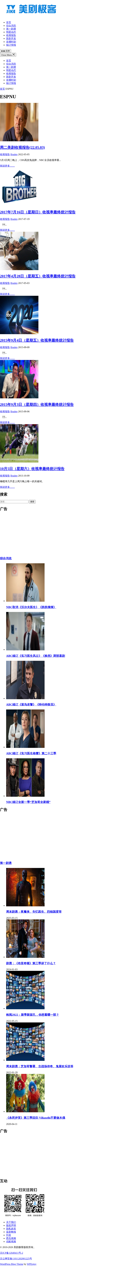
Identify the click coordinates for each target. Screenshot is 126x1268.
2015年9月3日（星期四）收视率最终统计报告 (37, 404)
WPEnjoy (31, 1264)
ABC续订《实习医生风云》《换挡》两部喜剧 (35, 655)
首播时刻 (11, 80)
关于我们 (11, 1222)
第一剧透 (11, 67)
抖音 (8, 1235)
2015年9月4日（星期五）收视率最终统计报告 (37, 340)
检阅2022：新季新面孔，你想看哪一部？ (32, 1014)
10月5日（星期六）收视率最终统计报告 (32, 469)
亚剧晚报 (11, 1232)
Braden (14, 154)
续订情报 (11, 83)
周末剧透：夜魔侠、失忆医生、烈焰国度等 (34, 911)
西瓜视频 (11, 1238)
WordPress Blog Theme (11, 1264)
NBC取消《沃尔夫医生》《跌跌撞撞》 (31, 607)
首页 (8, 60)
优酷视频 (11, 1241)
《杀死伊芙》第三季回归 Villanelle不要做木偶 (35, 1117)
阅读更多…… (7, 165)
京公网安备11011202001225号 (16, 1258)
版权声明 (11, 1225)
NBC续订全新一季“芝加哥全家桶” (28, 802)
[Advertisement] (63, 836)
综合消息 (11, 64)
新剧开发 (11, 76)
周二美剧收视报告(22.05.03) (22, 147)
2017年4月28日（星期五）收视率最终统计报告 (38, 276)
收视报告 (11, 73)
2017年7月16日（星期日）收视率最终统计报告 (38, 212)
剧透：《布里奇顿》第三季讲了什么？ (31, 963)
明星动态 (11, 70)
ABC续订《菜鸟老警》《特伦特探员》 (31, 704)
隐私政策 (11, 1228)
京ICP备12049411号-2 (11, 1253)
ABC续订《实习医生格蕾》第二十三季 (31, 753)
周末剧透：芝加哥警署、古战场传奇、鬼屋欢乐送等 (39, 1066)
